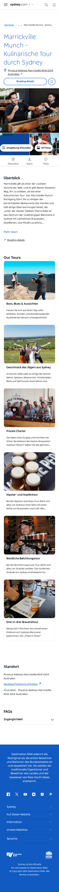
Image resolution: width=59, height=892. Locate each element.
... (19, 25)
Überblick (13, 164)
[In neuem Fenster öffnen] (29, 280)
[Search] (46, 5)
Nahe (30, 164)
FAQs (46, 164)
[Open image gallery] (29, 110)
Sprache (12, 838)
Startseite (9, 25)
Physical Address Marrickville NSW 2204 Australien (30, 72)
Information (14, 822)
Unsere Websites (17, 830)
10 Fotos (46, 148)
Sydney (11, 807)
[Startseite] (18, 4)
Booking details (25, 81)
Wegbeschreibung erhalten (21, 684)
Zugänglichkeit (13, 719)
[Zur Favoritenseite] (53, 4)
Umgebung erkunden (18, 148)
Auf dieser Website (18, 814)
